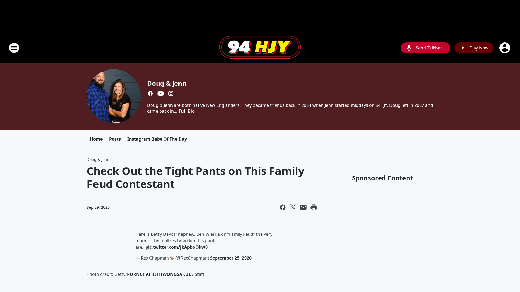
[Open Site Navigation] (14, 47)
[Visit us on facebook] (150, 93)
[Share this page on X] (293, 207)
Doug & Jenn (167, 83)
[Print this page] (313, 207)
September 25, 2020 (231, 258)
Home (96, 139)
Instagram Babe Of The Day (157, 139)
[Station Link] (260, 48)
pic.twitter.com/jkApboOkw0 (176, 247)
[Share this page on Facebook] (283, 207)
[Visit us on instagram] (171, 93)
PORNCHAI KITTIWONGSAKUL (159, 274)
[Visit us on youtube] (160, 93)
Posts (115, 139)
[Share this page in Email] (303, 207)
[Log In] (505, 47)
